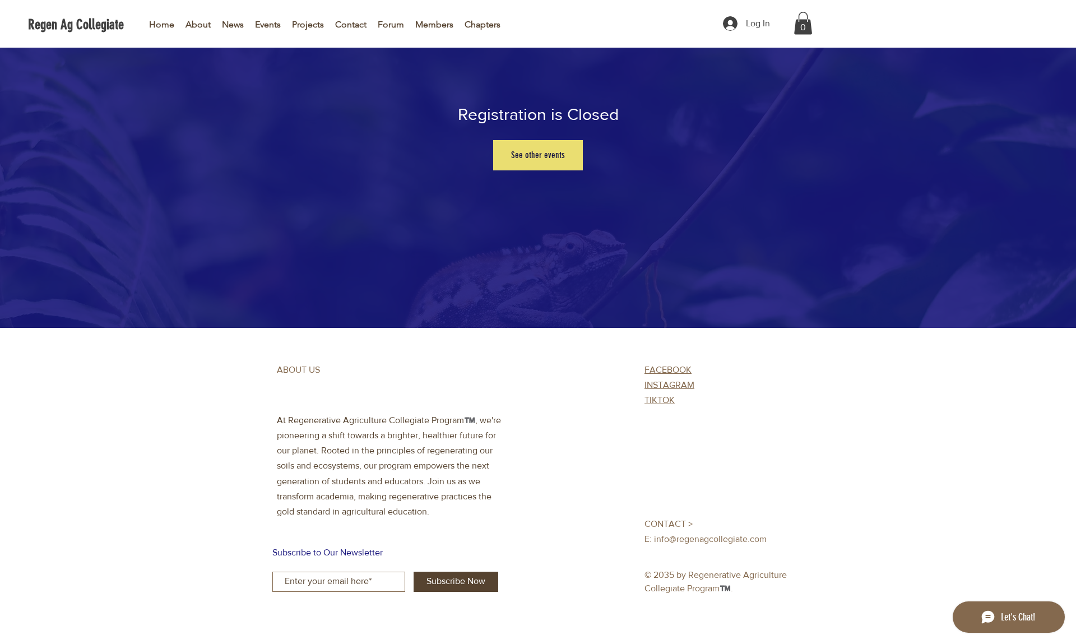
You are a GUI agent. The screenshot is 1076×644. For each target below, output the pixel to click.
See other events (538, 155)
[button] (803, 23)
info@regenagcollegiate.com (710, 539)
